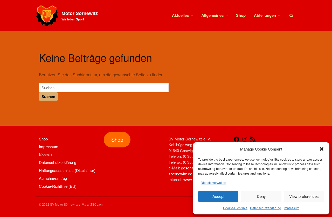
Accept (218, 196)
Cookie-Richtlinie (235, 208)
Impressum (291, 208)
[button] (321, 149)
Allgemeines (212, 15)
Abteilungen (265, 15)
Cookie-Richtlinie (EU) (58, 186)
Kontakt (45, 154)
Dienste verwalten (213, 182)
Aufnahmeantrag (53, 178)
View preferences (304, 196)
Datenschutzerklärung (265, 208)
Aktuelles (180, 15)
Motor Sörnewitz (79, 13)
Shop (241, 15)
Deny (261, 196)
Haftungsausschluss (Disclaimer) (67, 170)
